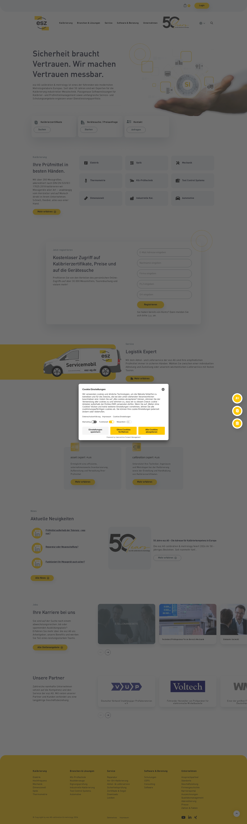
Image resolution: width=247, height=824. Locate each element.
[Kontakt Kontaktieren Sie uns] (237, 398)
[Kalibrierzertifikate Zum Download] (237, 411)
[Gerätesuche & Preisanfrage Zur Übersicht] (237, 423)
